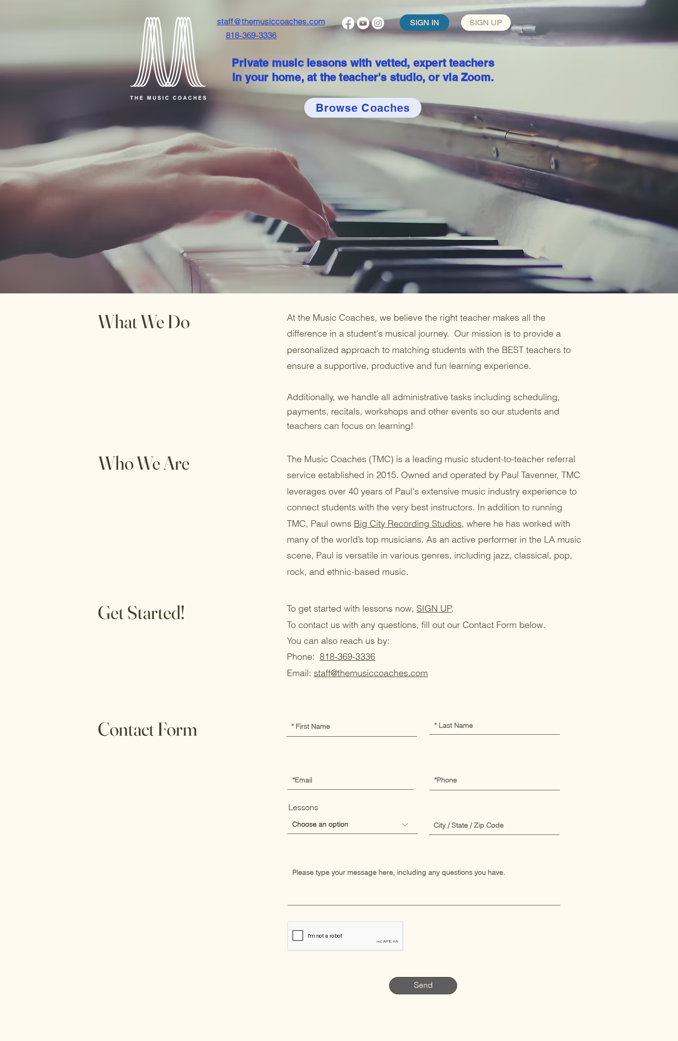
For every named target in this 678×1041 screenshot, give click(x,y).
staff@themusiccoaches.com (371, 673)
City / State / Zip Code (468, 808)
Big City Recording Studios (408, 523)
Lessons (303, 807)
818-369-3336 (347, 656)
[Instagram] (378, 23)
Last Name (449, 709)
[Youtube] (363, 23)
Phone (441, 763)
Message (304, 854)
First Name (306, 709)
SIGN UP (434, 608)
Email (298, 763)
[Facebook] (348, 23)
